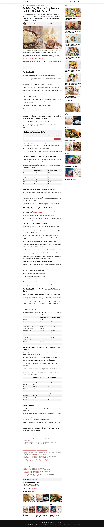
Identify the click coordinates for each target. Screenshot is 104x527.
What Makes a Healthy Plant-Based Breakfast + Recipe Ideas (72, 45)
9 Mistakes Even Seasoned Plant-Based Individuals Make (56, 503)
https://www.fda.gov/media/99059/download (31, 475)
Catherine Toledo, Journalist (36, 23)
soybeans (52, 75)
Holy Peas (26, 2)
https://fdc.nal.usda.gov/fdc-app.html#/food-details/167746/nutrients (35, 443)
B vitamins (34, 79)
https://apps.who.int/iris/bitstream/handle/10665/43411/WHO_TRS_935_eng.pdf (37, 469)
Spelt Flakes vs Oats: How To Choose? (29, 514)
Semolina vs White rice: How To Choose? (41, 502)
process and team (33, 488)
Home (68, 1)
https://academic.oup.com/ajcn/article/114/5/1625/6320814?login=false (35, 457)
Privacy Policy (52, 522)
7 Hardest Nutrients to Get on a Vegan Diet (71, 19)
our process (29, 440)
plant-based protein (38, 212)
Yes (33, 479)
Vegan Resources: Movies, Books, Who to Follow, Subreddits (72, 97)
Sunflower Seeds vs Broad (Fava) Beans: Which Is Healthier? (42, 515)
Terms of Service (59, 522)
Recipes (79, 1)
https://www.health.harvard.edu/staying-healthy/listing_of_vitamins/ (35, 450)
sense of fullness (32, 253)
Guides (75, 1)
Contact (47, 522)
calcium (35, 357)
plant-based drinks (56, 87)
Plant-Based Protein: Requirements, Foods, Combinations (73, 32)
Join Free (57, 138)
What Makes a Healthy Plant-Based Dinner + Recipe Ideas (72, 71)
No (36, 479)
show (30, 67)
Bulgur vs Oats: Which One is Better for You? (29, 502)
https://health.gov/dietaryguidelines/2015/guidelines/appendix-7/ (34, 454)
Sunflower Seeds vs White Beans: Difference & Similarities (56, 515)
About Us (43, 522)
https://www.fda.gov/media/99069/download (31, 472)
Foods (71, 1)
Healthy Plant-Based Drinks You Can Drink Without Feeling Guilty (73, 84)
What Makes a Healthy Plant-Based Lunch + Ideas (72, 58)
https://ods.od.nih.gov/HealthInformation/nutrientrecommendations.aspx (35, 466)
